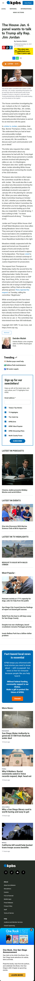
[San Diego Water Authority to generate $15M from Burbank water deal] (17, 719)
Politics (4, 769)
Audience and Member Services (13, 922)
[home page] (14, 3)
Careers (6, 892)
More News (7, 708)
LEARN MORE (17, 975)
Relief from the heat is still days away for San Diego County (16, 617)
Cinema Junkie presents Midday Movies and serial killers (14, 491)
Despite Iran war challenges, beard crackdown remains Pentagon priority (17, 626)
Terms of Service (9, 913)
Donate (17, 698)
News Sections (18, 12)
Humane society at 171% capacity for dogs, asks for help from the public (16, 600)
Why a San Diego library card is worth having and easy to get (16, 810)
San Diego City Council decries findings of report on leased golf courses (17, 608)
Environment (5, 731)
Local (3, 9)
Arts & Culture (6, 807)
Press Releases (8, 902)
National (13, 9)
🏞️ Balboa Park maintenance (15, 365)
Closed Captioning (9, 925)
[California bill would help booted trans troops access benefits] (17, 831)
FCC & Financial (8, 895)
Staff (5, 909)
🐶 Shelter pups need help (14, 361)
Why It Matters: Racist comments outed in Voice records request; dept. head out (16, 773)
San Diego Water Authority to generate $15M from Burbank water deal (16, 735)
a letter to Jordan (10, 126)
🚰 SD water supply (11, 369)
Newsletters (7, 888)
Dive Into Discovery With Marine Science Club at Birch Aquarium (14, 527)
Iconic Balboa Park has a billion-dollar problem (17, 634)
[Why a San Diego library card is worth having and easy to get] (17, 795)
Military (4, 842)
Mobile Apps (7, 899)
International (26, 9)
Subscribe (17, 441)
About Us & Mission (10, 885)
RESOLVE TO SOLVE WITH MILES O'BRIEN (14, 563)
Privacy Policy (8, 906)
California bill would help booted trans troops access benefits (17, 846)
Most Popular (8, 573)
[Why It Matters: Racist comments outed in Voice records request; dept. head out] (17, 757)
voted (27, 254)
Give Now (28, 3)
